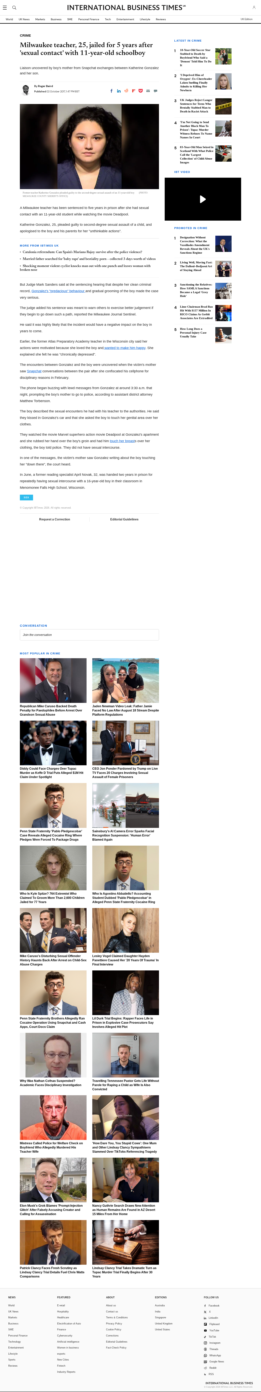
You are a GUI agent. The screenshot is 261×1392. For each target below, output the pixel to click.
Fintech (61, 1365)
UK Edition (246, 19)
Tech (108, 19)
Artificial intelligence (68, 1341)
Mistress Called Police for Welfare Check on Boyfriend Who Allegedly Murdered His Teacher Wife (51, 1147)
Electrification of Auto (69, 1323)
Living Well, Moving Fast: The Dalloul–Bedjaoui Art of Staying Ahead (196, 266)
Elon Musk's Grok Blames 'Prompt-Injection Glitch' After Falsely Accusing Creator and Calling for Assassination (51, 1210)
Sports (11, 1359)
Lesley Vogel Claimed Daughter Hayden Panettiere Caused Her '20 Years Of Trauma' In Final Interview (125, 960)
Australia (160, 1305)
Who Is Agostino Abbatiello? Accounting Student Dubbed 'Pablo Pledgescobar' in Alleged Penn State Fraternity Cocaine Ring (123, 898)
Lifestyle (145, 19)
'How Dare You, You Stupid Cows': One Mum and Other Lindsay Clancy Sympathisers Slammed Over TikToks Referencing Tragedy (124, 1147)
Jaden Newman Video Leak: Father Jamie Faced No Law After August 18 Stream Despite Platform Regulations (125, 710)
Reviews (161, 19)
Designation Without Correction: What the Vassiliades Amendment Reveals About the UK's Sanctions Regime (195, 245)
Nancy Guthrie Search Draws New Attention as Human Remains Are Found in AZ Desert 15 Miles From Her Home (123, 1210)
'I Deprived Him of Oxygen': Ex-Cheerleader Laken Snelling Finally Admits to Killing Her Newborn (196, 82)
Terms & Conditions (117, 1317)
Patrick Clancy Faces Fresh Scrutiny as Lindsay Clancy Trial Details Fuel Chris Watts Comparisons (52, 1272)
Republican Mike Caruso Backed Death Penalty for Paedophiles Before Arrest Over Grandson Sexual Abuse (51, 710)
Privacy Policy (114, 1323)
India (157, 1311)
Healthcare (63, 1317)
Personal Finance (88, 19)
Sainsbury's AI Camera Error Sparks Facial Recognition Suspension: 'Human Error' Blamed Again (123, 835)
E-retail (61, 1305)
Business (56, 19)
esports (61, 1353)
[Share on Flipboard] (133, 90)
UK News (24, 19)
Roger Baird (45, 86)
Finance (61, 1329)
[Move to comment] (155, 90)
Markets (40, 19)
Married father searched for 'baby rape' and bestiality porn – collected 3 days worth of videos (89, 259)
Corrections (112, 1335)
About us (111, 1305)
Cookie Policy (113, 1329)
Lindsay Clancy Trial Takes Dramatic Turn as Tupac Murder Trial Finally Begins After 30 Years (124, 1272)
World (9, 19)
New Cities (63, 1359)
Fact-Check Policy (116, 1347)
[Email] (148, 90)
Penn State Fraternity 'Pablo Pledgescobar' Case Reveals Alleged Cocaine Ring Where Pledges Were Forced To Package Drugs (51, 835)
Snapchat (34, 371)
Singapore (160, 1317)
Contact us (112, 1311)
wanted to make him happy (124, 348)
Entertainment (125, 19)
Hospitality (63, 1311)
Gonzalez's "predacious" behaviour (58, 291)
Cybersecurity (64, 1335)
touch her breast (122, 441)
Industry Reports (66, 1371)
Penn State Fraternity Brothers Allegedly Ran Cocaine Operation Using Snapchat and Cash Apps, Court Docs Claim (53, 1022)
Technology (14, 1341)
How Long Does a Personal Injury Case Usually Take (193, 332)
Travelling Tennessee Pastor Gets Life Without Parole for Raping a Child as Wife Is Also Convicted (125, 1085)
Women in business (68, 1347)
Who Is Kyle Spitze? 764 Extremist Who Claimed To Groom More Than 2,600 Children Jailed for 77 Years (52, 898)
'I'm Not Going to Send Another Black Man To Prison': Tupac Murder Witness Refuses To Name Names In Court (196, 130)
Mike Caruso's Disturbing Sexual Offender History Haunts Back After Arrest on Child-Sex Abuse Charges (53, 960)
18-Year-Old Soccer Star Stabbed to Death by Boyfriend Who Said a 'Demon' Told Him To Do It (196, 57)
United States (162, 1329)
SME (70, 19)
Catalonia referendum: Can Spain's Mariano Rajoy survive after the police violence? (82, 252)
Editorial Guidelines (124, 519)
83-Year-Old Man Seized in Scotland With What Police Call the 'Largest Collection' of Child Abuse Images (196, 155)
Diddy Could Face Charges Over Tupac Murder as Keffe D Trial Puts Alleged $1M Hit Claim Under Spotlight (51, 773)
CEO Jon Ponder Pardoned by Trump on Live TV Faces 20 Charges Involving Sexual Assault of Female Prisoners (125, 773)
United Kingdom (164, 1323)
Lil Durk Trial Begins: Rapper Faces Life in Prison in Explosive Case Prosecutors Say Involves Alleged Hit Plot (123, 1022)
